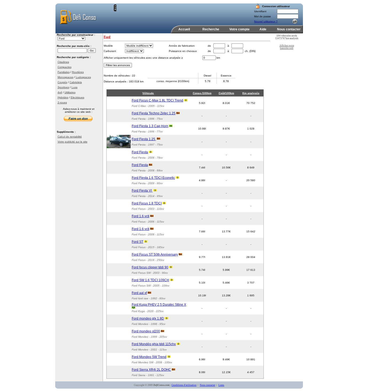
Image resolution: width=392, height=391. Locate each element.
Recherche (210, 29)
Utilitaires (70, 92)
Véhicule (148, 93)
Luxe (74, 87)
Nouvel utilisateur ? (266, 21)
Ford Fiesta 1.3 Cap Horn (150, 126)
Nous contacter (289, 29)
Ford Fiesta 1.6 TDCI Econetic (153, 178)
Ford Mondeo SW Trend (149, 357)
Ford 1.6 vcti (140, 216)
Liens (221, 385)
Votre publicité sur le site (72, 141)
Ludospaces (83, 77)
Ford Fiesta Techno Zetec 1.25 (153, 113)
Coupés (62, 82)
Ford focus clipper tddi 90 (150, 267)
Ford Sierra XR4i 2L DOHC (151, 370)
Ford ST (137, 242)
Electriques (77, 97)
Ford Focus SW (141, 272)
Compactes (64, 67)
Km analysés (250, 93)
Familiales (64, 72)
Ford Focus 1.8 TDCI (147, 203)
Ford (107, 37)
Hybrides (63, 97)
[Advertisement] (178, 13)
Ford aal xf (139, 293)
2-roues (62, 102)
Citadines (63, 62)
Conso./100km (202, 93)
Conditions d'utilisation (184, 385)
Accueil (184, 29)
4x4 (60, 92)
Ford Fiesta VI (142, 190)
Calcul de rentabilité (70, 136)
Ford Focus (139, 208)
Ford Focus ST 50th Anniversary (155, 254)
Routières (78, 72)
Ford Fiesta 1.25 (144, 139)
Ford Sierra (138, 375)
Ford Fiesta (139, 118)
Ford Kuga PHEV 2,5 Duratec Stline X (159, 305)
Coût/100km (226, 93)
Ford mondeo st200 (146, 331)
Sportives (63, 87)
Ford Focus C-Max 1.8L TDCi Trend (157, 100)
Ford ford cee (140, 298)
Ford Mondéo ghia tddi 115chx (154, 344)
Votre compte (239, 29)
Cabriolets (76, 82)
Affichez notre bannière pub (286, 47)
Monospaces (65, 77)
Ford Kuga (138, 311)
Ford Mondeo (140, 324)
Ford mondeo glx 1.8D (148, 318)
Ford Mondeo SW (142, 362)
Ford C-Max (139, 105)
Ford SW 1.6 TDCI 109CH (150, 280)
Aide (262, 29)
